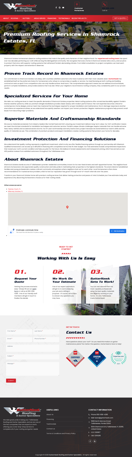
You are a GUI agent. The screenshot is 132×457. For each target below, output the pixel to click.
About (6, 18)
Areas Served (39, 18)
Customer (79, 8)
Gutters (26, 18)
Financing (51, 18)
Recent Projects (79, 18)
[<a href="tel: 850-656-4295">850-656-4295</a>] (104, 4)
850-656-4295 (108, 8)
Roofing (14, 18)
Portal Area (79, 10)
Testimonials (64, 18)
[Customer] (77, 4)
